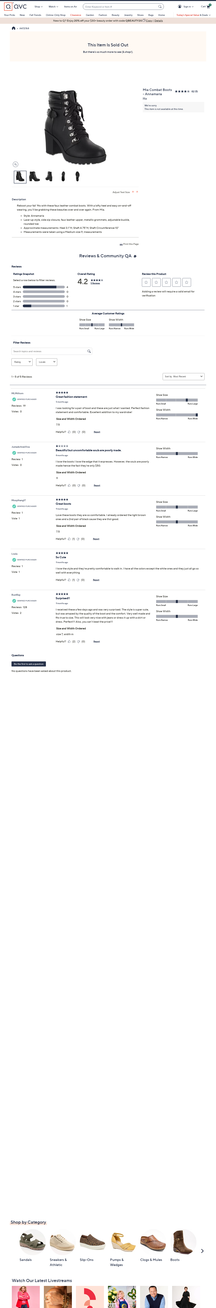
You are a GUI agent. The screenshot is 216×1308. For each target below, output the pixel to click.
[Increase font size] (133, 191)
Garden (90, 14)
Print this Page (131, 243)
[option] (108, 20)
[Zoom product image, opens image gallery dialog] (15, 164)
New (22, 14)
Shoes (140, 14)
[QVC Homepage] (13, 28)
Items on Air (70, 6)
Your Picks (9, 14)
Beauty (115, 14)
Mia (145, 98)
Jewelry (128, 14)
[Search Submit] (160, 7)
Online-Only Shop (55, 14)
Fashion (103, 14)
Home (161, 14)
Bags (151, 14)
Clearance (75, 14)
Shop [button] (37, 6)
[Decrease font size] (137, 191)
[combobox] (120, 7)
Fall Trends (35, 14)
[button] (180, 6)
